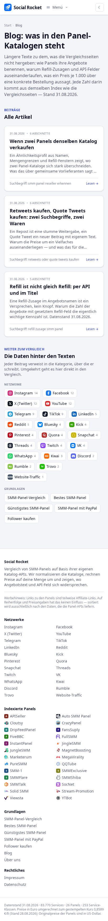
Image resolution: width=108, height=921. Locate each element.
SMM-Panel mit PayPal (77, 508)
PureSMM (18, 763)
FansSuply (71, 729)
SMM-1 (16, 770)
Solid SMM (19, 791)
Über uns (12, 859)
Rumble (20, 466)
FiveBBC (17, 736)
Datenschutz (15, 884)
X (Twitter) (25, 403)
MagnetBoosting (76, 750)
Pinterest (23, 434)
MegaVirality (73, 756)
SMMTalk (18, 784)
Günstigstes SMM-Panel (29, 508)
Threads (23, 445)
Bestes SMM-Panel (70, 497)
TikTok (56, 413)
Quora (55, 434)
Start (7, 25)
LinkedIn (87, 413)
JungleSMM (20, 750)
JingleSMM (71, 743)
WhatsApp (25, 455)
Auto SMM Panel (76, 716)
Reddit (21, 424)
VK (81, 445)
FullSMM (69, 736)
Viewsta (16, 797)
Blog (8, 852)
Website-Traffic (26, 476)
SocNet (68, 784)
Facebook (63, 392)
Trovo (50, 466)
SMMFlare (19, 777)
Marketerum (21, 756)
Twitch (54, 445)
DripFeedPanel (23, 729)
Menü (57, 7)
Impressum (14, 877)
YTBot (67, 797)
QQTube (69, 763)
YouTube (62, 403)
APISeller (18, 716)
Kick (78, 424)
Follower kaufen (21, 518)
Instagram (25, 392)
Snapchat (88, 434)
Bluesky (52, 424)
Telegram (24, 413)
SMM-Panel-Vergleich (26, 497)
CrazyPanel (71, 722)
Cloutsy (16, 722)
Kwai (53, 455)
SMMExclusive (74, 770)
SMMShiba (71, 777)
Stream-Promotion (78, 791)
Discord (86, 455)
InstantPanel (21, 743)
